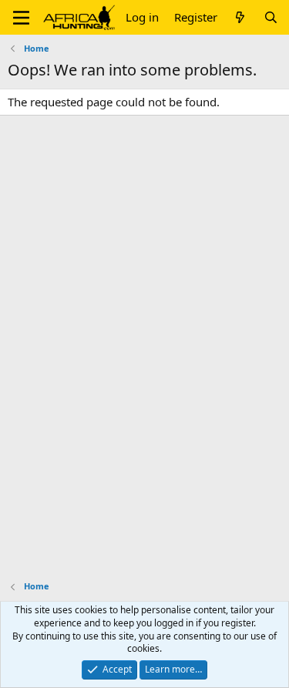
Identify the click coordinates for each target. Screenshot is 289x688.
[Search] (271, 17)
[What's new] (240, 17)
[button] (21, 17)
